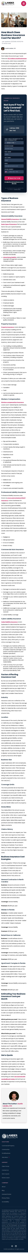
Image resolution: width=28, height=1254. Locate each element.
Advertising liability (9, 257)
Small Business (6, 1153)
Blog (3, 1190)
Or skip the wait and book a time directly (14, 182)
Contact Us (5, 1170)
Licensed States (6, 1194)
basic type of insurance (9, 224)
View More (5, 1157)
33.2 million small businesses (17, 58)
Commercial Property (8, 1145)
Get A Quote (5, 1174)
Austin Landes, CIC (10, 48)
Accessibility (5, 1202)
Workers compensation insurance (12, 402)
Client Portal (5, 1166)
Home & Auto (6, 1177)
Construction (5, 1149)
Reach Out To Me (15, 178)
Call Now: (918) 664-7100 (14, 129)
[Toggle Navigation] (23, 3)
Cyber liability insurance (9, 622)
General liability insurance (10, 219)
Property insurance (7, 327)
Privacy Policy (17, 189)
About (3, 1186)
